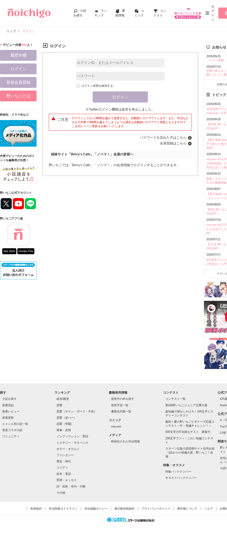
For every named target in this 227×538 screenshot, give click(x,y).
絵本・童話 (64, 473)
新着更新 (8, 417)
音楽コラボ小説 (12, 430)
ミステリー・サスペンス (72, 442)
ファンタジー (65, 455)
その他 (61, 492)
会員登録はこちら (173, 143)
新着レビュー (11, 411)
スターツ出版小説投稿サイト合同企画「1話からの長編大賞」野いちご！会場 (189, 452)
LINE (223, 432)
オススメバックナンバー (181, 477)
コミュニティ (11, 436)
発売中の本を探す (122, 398)
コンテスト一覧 (175, 398)
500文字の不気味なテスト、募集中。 (189, 432)
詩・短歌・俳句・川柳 (71, 486)
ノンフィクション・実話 (72, 436)
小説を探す (9, 398)
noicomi (116, 426)
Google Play (25, 251)
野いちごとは (18, 96)
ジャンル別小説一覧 (15, 424)
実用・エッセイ (67, 480)
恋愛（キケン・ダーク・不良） (77, 411)
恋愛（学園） (65, 424)
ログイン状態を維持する (97, 85)
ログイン (212, 13)
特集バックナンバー (178, 471)
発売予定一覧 (119, 405)
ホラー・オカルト (68, 449)
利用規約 (36, 508)
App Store (9, 251)
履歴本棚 (18, 55)
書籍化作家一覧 (121, 411)
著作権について (187, 508)
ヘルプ (208, 508)
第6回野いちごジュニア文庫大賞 (186, 405)
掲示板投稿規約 (124, 508)
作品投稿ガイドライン (63, 508)
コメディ (62, 467)
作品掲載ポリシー (96, 508)
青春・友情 (64, 430)
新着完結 (8, 405)
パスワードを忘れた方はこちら (163, 137)
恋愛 (59, 405)
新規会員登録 (18, 82)
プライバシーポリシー (155, 508)
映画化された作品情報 (125, 441)
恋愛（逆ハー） (67, 417)
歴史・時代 (64, 461)
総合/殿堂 (63, 398)
